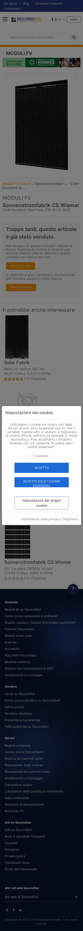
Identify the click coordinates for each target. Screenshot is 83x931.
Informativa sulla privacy (41, 519)
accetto (41, 468)
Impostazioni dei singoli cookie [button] (42, 503)
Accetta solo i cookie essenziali (41, 483)
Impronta (70, 519)
